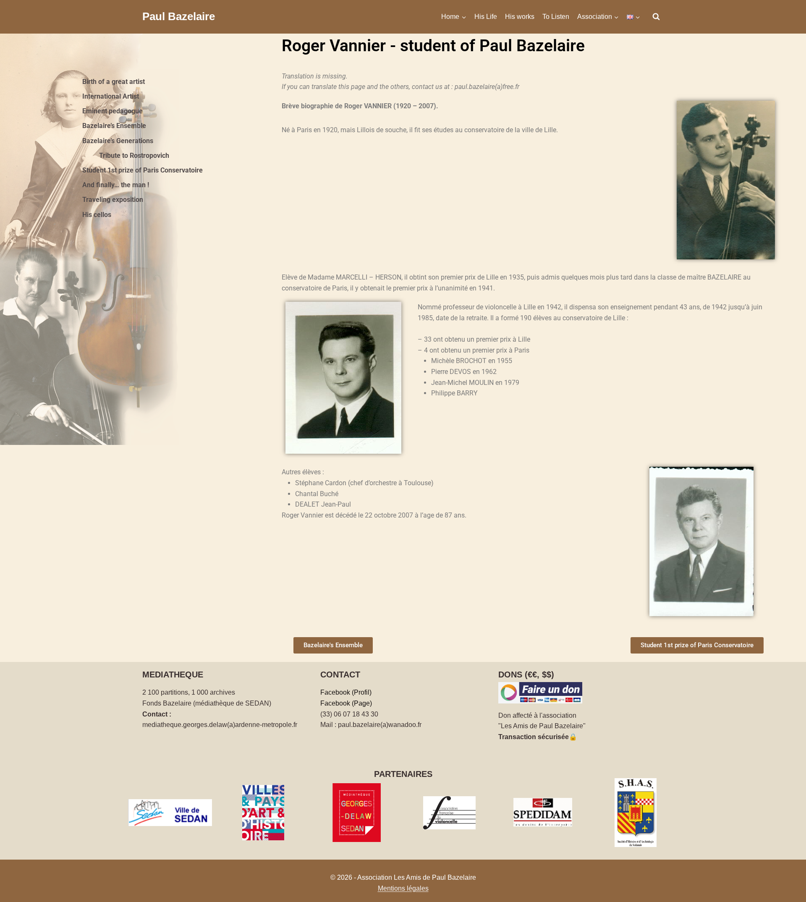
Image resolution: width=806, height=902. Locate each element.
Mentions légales (403, 888)
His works (519, 16)
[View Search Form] (656, 16)
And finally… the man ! (115, 185)
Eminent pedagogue (112, 111)
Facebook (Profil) (346, 692)
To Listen (555, 16)
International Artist (110, 96)
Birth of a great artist (113, 82)
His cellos (96, 215)
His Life (485, 16)
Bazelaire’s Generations (117, 141)
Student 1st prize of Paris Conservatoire (142, 170)
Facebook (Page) (346, 703)
